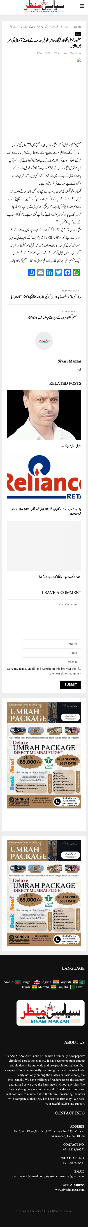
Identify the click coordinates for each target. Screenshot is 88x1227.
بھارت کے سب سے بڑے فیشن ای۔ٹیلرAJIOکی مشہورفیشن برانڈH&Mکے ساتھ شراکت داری (46, 511)
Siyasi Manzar (70, 53)
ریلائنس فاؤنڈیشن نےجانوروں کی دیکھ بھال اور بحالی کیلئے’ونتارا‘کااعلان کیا (46, 297)
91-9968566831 (75, 1163)
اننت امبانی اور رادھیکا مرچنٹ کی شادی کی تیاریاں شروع (60, 577)
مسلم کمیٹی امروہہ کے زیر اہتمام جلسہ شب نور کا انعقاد (52, 318)
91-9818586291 (75, 1149)
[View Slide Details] (44, 755)
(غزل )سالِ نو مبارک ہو (71, 446)
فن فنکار (78, 34)
